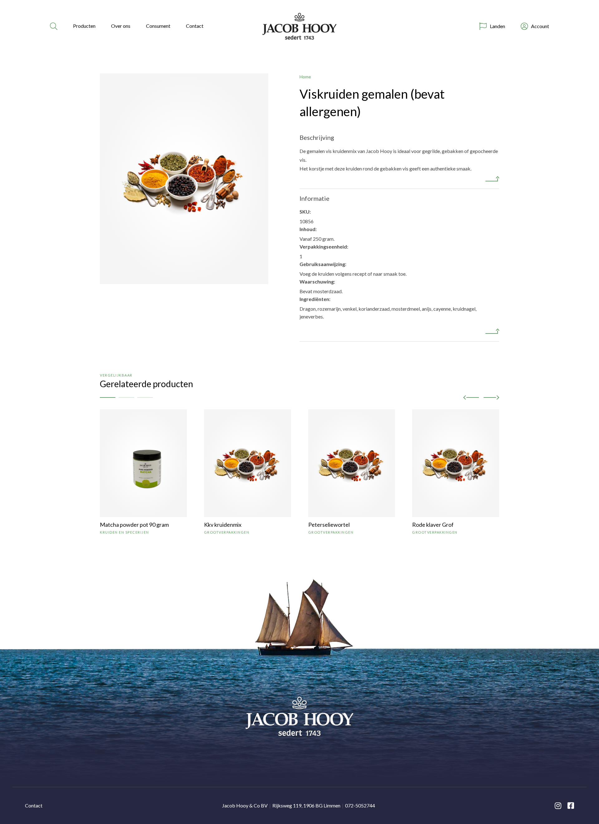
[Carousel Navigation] (481, 397)
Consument (158, 26)
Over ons (120, 26)
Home (305, 76)
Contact (194, 26)
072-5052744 (360, 805)
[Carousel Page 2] (126, 397)
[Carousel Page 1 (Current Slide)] (107, 397)
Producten (84, 26)
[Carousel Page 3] (145, 397)
